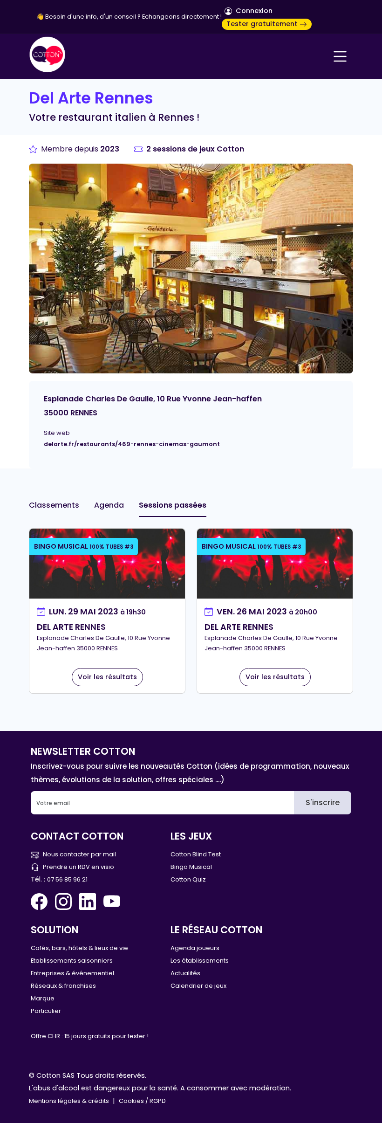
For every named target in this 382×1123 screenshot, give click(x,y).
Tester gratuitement (263, 23)
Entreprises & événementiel (72, 973)
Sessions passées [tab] (172, 505)
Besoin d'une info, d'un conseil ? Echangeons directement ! (133, 17)
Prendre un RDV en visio (78, 866)
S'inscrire (323, 802)
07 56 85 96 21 (67, 879)
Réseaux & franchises (63, 985)
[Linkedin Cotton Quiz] (87, 901)
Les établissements (200, 960)
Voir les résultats (107, 677)
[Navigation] (340, 56)
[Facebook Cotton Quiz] (41, 901)
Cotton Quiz (188, 879)
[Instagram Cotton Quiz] (63, 901)
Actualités (185, 973)
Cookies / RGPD (142, 1100)
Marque (43, 998)
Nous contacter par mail (79, 854)
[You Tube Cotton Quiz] (112, 901)
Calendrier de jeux (198, 985)
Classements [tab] (54, 505)
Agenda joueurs (195, 948)
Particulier (46, 1010)
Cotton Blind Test (196, 854)
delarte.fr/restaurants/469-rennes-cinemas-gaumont (132, 444)
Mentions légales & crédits (69, 1100)
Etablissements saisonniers (72, 960)
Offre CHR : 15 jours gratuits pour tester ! (90, 1036)
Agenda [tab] (109, 505)
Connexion (253, 10)
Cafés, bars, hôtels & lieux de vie (79, 948)
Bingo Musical (191, 866)
